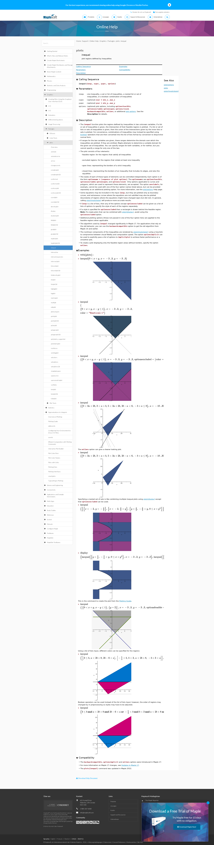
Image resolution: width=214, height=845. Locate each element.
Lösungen (113, 806)
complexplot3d (56, 174)
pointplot (54, 316)
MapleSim (50, 538)
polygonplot (55, 330)
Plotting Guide (53, 421)
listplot (53, 280)
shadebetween (56, 371)
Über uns (46, 796)
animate (53, 152)
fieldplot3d (54, 225)
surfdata (54, 385)
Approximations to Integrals (57, 412)
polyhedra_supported (58, 339)
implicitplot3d (55, 243)
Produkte (113, 801)
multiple (53, 302)
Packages (51, 129)
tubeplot (54, 398)
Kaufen (112, 810)
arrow (53, 161)
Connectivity (51, 490)
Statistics (51, 408)
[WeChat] (97, 822)
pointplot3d (55, 321)
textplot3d (54, 394)
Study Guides (51, 510)
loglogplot (54, 289)
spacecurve (55, 376)
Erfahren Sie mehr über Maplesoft (53, 826)
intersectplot (55, 261)
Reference (50, 515)
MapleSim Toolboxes (53, 542)
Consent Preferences (119, 842)
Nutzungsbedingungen (95, 842)
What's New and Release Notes (57, 56)
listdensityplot (55, 275)
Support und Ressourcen (118, 815)
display (53, 211)
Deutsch (67, 839)
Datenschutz (107, 842)
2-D (49, 106)
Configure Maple (52, 529)
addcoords (51, 426)
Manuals (50, 524)
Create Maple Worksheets (56, 60)
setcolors (54, 357)
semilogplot (55, 353)
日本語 (74, 839)
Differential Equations (55, 120)
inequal (53, 248)
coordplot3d (55, 202)
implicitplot (54, 238)
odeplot (53, 307)
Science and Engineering (55, 485)
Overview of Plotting (55, 417)
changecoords (55, 165)
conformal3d (55, 184)
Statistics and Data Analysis (56, 85)
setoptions (54, 362)
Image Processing (54, 124)
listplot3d (54, 284)
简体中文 (81, 839)
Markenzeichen (131, 842)
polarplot (54, 325)
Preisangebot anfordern (162, 12)
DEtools (52, 133)
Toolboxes (50, 533)
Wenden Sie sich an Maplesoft (141, 12)
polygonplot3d (55, 334)
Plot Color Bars (53, 453)
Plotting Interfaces (54, 472)
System (49, 519)
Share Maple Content (54, 72)
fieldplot (53, 220)
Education (50, 506)
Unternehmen (114, 819)
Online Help (94, 41)
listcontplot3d (55, 270)
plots (51, 142)
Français (60, 839)
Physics (49, 81)
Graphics (50, 95)
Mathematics (51, 76)
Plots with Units (53, 462)
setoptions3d (55, 366)
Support (85, 41)
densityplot (54, 206)
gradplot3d (54, 234)
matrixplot (54, 298)
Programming (51, 90)
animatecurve (55, 156)
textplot (53, 389)
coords (50, 437)
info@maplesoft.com (87, 813)
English (53, 839)
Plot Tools (53, 403)
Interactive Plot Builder (56, 449)
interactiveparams (57, 257)
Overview (54, 147)
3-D (49, 110)
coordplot (54, 197)
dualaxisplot (55, 216)
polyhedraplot (55, 344)
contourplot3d (56, 193)
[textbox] (87, 255)
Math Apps (50, 501)
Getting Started (52, 51)
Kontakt (79, 796)
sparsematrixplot (56, 380)
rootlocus (54, 348)
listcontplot (55, 266)
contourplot (55, 188)
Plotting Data (52, 467)
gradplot (53, 229)
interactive (54, 252)
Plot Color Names (54, 458)
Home (78, 41)
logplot (53, 293)
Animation (51, 115)
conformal (54, 179)
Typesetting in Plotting (55, 481)
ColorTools (53, 138)
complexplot (55, 170)
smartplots (52, 476)
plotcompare (55, 312)
